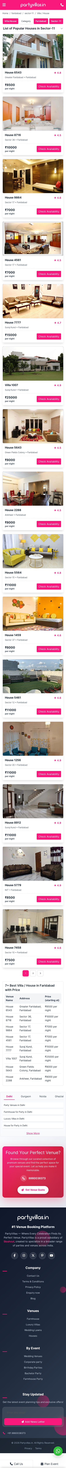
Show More (33, 1133)
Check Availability (49, 86)
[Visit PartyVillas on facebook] (14, 1255)
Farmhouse (33, 1318)
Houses (33, 1335)
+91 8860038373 (16, 1433)
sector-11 (29, 13)
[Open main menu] (4, 4)
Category (26, 21)
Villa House (10, 21)
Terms (38, 1448)
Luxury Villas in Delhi (14, 1118)
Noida (42, 1096)
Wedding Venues (33, 1356)
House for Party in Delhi (15, 1125)
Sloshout (9, 1241)
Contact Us (33, 1275)
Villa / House (43, 13)
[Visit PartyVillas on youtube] (51, 1255)
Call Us (18, 1464)
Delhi (9, 1096)
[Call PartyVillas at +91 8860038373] (62, 5)
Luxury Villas (33, 1324)
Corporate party (33, 1361)
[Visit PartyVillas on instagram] (23, 1255)
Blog (33, 1298)
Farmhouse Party (33, 1378)
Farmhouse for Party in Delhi (18, 1112)
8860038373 (37, 1178)
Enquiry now (33, 1292)
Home (5, 13)
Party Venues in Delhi (14, 1105)
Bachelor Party (33, 1373)
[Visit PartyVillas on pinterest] (42, 1255)
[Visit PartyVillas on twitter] (33, 1255)
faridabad (16, 13)
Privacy (28, 1448)
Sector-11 (56, 21)
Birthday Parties (33, 1367)
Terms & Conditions (33, 1281)
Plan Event (51, 1464)
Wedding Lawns (33, 1330)
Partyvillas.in (26, 1442)
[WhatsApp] (58, 1451)
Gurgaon (26, 1096)
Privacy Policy (33, 1287)
